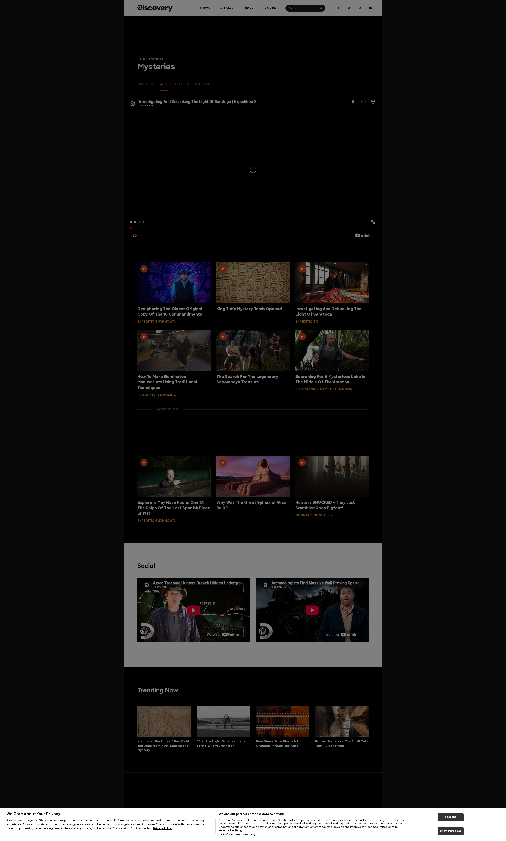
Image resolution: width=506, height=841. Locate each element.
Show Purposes (451, 831)
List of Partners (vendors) (237, 834)
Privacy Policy (162, 828)
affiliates (42, 820)
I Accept (450, 817)
